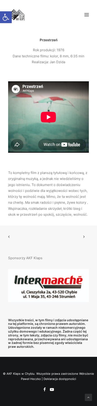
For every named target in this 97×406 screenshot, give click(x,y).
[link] (6, 17)
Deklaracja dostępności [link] (60, 379)
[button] (86, 14)
